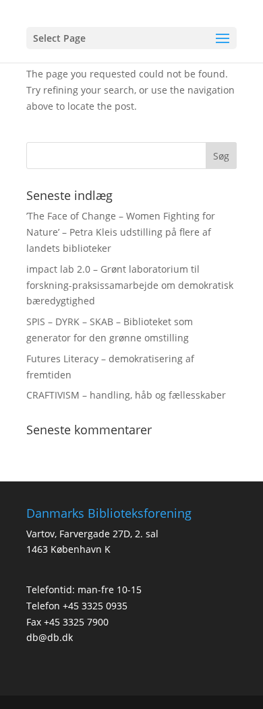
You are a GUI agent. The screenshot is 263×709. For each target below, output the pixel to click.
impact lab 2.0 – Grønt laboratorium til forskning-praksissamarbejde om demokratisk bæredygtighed (129, 285)
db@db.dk (49, 637)
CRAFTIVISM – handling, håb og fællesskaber (126, 395)
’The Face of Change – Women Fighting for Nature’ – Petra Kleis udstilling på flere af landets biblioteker (120, 232)
